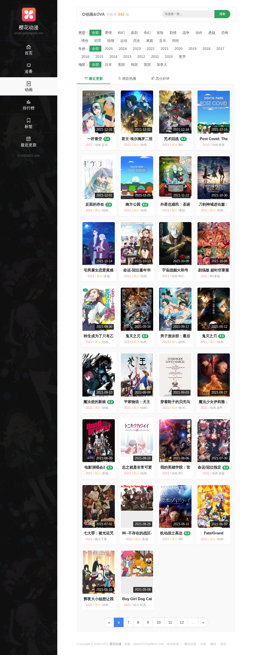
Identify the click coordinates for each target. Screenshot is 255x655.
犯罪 (97, 41)
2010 (169, 57)
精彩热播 (128, 79)
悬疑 (211, 33)
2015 (99, 57)
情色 (84, 41)
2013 (127, 57)
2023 (137, 49)
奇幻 (147, 33)
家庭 (149, 41)
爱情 (108, 33)
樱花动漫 (190, 644)
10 (159, 622)
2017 (220, 49)
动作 (198, 33)
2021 (165, 49)
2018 (206, 49)
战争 (186, 33)
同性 (175, 41)
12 (182, 622)
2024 (123, 49)
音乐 (162, 41)
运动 (123, 41)
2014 (113, 57)
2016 (85, 57)
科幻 (121, 33)
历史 (136, 41)
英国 (147, 65)
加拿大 (162, 65)
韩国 (134, 65)
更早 (182, 57)
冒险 (160, 33)
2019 (192, 49)
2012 (141, 57)
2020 (179, 49)
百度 (203, 644)
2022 (151, 49)
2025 (109, 49)
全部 (95, 33)
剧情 (173, 33)
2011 (155, 57)
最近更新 (95, 79)
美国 (121, 65)
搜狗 (213, 644)
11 (170, 622)
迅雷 (223, 644)
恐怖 (224, 33)
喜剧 (134, 33)
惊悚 (110, 41)
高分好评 (162, 79)
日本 (108, 65)
